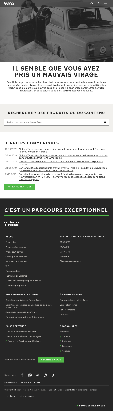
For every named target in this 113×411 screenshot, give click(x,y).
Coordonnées (69, 326)
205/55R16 (65, 242)
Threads (66, 336)
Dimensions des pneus (70, 261)
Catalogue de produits (16, 256)
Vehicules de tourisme (16, 261)
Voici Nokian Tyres (68, 305)
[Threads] (45, 375)
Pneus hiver (11, 242)
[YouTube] (37, 375)
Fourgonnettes (13, 271)
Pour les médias (67, 310)
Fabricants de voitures (16, 276)
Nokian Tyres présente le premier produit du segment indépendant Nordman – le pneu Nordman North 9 (63, 150)
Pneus (9, 237)
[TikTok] (53, 375)
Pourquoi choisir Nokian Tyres (74, 300)
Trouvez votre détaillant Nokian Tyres (23, 336)
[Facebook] (22, 375)
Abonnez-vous (51, 359)
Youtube (66, 351)
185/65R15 (64, 256)
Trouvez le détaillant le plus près (21, 331)
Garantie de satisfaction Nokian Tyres (23, 300)
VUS (7, 266)
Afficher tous (22, 186)
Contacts (64, 314)
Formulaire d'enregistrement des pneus (25, 317)
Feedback (64, 331)
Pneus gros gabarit (17, 285)
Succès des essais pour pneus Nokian (23, 280)
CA (92, 3)
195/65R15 (64, 247)
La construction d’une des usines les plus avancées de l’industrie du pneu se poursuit (61, 163)
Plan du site (10, 396)
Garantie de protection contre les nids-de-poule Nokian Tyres (29, 306)
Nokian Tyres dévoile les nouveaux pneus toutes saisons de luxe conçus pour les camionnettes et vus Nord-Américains (63, 156)
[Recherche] (98, 3)
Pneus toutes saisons (16, 247)
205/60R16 (65, 252)
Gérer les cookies (27, 396)
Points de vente (16, 326)
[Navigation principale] (105, 3)
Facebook (67, 346)
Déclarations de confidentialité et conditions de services (73, 390)
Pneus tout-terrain (14, 252)
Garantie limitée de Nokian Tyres (21, 312)
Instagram (67, 341)
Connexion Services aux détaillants (24, 341)
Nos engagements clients (22, 294)
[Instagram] (30, 375)
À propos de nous (71, 294)
